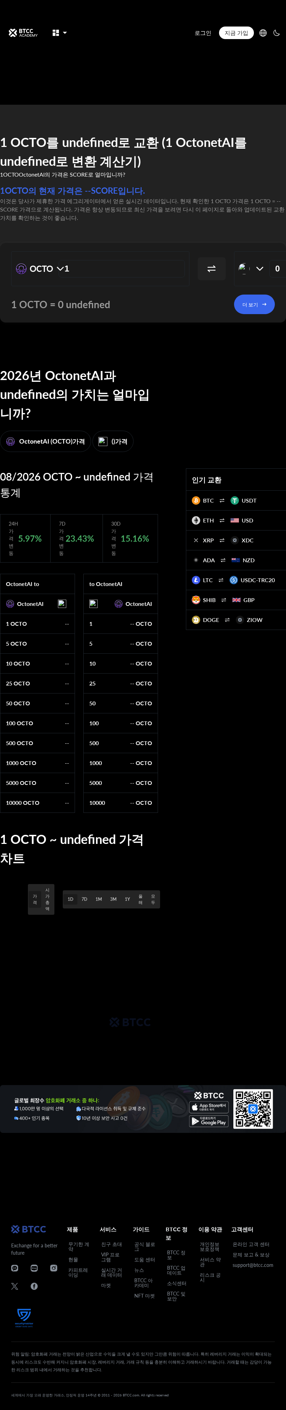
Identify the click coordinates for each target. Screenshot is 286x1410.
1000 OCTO (21, 762)
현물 (73, 1259)
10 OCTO (18, 663)
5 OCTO (16, 643)
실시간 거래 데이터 (111, 1272)
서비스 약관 (210, 1261)
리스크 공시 (210, 1277)
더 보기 (250, 304)
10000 (97, 802)
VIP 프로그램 (110, 1257)
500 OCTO (19, 743)
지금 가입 (236, 32)
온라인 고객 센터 (251, 1244)
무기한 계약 (78, 1246)
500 (94, 743)
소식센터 (177, 1283)
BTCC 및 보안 (176, 1296)
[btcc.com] (23, 33)
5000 (95, 782)
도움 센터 (144, 1259)
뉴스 (139, 1270)
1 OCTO (16, 623)
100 (94, 723)
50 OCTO (18, 703)
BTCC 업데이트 (176, 1270)
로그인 (203, 32)
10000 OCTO (22, 802)
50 (92, 703)
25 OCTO (18, 683)
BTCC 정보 (176, 1254)
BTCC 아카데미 (143, 1282)
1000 (95, 762)
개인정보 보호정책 (209, 1246)
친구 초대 (111, 1244)
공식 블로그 (144, 1246)
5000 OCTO (21, 782)
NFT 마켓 (144, 1296)
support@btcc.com (253, 1265)
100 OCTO (19, 723)
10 (92, 663)
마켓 (106, 1285)
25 (92, 683)
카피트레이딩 (78, 1272)
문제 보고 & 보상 (251, 1254)
